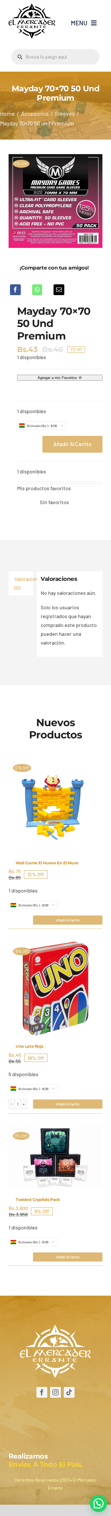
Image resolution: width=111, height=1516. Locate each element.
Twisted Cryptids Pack (38, 1199)
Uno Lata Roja (29, 1046)
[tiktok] (69, 1392)
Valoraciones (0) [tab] (24, 583)
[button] (98, 1503)
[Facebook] (15, 290)
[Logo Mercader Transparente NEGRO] (32, 6)
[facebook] (41, 1392)
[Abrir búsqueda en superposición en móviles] (55, 56)
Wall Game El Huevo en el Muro (47, 862)
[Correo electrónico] (59, 290)
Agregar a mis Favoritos (58, 378)
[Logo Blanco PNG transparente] (55, 1327)
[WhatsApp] (37, 290)
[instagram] (55, 1392)
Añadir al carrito (72, 444)
